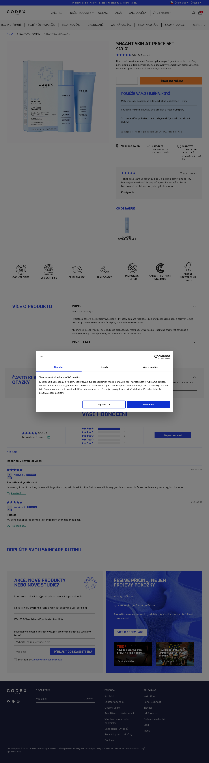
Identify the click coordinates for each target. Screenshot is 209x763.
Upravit (102, 404)
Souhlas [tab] (58, 367)
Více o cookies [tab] (150, 367)
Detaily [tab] (104, 367)
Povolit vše (148, 404)
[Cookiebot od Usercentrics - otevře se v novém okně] (156, 357)
